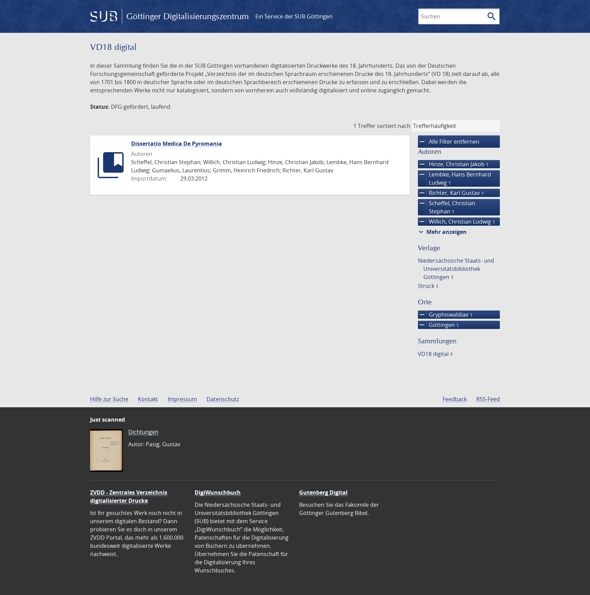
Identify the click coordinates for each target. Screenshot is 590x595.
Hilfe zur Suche (109, 399)
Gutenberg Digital (323, 492)
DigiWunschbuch (218, 492)
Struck (428, 286)
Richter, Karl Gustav (451, 193)
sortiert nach (393, 126)
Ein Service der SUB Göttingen (294, 16)
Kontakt (148, 399)
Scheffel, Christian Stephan (446, 207)
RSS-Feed (488, 399)
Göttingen (438, 325)
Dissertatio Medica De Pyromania (176, 143)
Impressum (182, 399)
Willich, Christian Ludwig (456, 221)
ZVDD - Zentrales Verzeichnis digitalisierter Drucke (128, 496)
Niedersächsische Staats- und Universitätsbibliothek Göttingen (456, 269)
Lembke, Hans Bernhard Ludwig (454, 178)
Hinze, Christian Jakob (453, 164)
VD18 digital (435, 354)
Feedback (454, 399)
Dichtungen (143, 432)
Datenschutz (223, 399)
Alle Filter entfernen (448, 141)
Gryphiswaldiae (445, 314)
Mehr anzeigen (442, 232)
